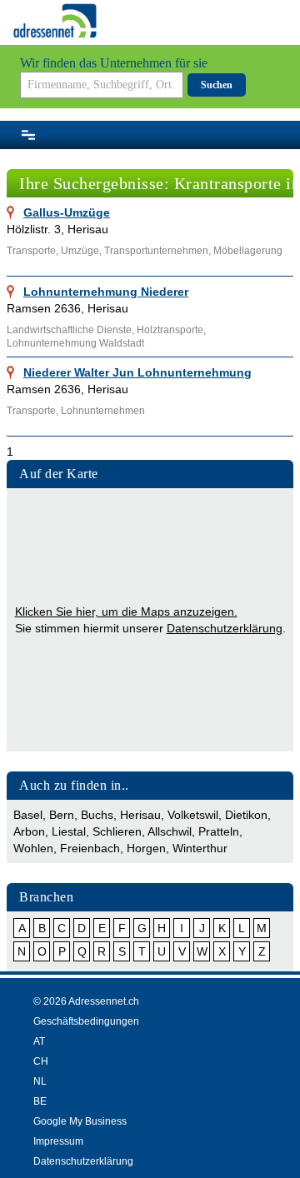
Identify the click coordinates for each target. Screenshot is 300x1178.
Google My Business (80, 1121)
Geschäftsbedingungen (86, 1021)
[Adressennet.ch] (55, 20)
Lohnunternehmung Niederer (105, 291)
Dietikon (246, 814)
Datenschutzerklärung (224, 628)
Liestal (69, 831)
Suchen (216, 85)
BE (40, 1101)
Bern (61, 814)
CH (40, 1061)
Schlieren (117, 831)
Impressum (58, 1141)
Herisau (140, 814)
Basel (27, 814)
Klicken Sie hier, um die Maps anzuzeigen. (126, 611)
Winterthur (200, 848)
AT (39, 1041)
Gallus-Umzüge (66, 212)
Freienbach (90, 848)
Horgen (146, 848)
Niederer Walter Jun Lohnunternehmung (137, 372)
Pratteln (218, 831)
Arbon (29, 831)
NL (40, 1081)
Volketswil (193, 814)
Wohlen (33, 848)
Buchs (97, 814)
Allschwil (170, 831)
